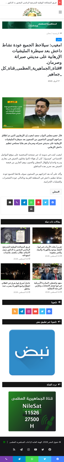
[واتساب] (31, 202)
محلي (48, 33)
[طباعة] (31, 209)
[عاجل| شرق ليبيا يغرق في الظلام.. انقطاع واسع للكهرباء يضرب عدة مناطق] (15, 271)
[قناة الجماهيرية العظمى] (32, 11)
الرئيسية (56, 33)
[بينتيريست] (38, 202)
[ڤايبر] (17, 202)
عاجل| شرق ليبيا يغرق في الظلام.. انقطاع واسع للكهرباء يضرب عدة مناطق (15, 286)
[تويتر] (46, 202)
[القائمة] (60, 13)
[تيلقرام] (24, 202)
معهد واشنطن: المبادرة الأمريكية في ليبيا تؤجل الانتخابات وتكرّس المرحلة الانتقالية (48, 286)
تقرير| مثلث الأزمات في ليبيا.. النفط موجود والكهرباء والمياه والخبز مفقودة (49, 249)
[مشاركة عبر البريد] (10, 202)
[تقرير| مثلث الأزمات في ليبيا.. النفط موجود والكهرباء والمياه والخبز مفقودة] (47, 235)
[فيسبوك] (53, 202)
